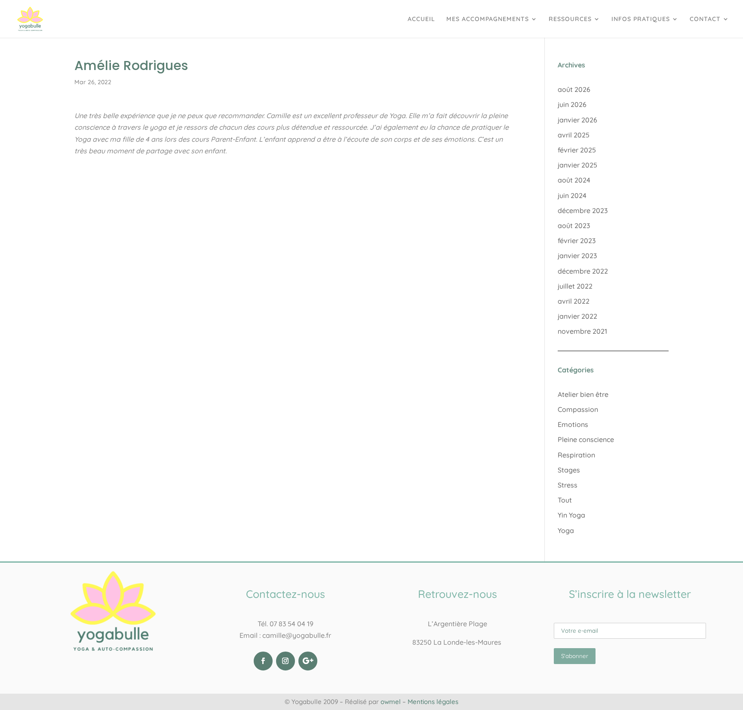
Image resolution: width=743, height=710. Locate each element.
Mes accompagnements (487, 19)
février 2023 (577, 240)
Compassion (578, 409)
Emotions (573, 424)
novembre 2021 (582, 331)
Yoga (566, 530)
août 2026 (574, 89)
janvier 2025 (577, 165)
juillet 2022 (575, 286)
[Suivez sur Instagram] (285, 661)
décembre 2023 (583, 210)
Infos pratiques (640, 19)
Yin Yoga (571, 515)
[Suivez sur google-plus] (307, 661)
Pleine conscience (586, 439)
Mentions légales (433, 702)
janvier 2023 (577, 255)
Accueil (421, 19)
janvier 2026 (577, 120)
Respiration (576, 455)
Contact (705, 19)
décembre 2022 (583, 271)
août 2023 (574, 225)
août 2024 (574, 180)
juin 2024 (572, 195)
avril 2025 (573, 135)
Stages (569, 470)
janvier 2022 (577, 316)
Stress (567, 485)
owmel (391, 702)
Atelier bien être (583, 394)
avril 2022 (573, 301)
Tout (565, 500)
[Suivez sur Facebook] (263, 661)
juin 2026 (572, 104)
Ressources (570, 19)
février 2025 (577, 150)
